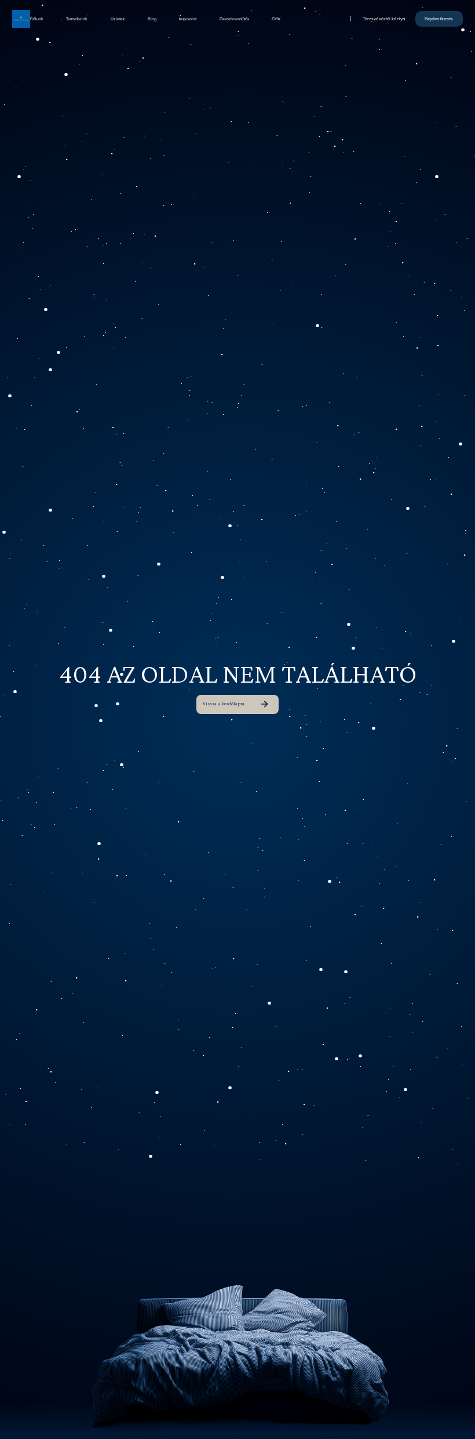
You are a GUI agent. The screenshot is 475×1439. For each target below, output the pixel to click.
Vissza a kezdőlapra (223, 703)
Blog (152, 18)
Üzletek (118, 18)
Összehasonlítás (234, 18)
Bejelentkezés (439, 18)
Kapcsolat (187, 18)
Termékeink (76, 18)
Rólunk (36, 18)
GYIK (276, 18)
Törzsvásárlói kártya (384, 18)
